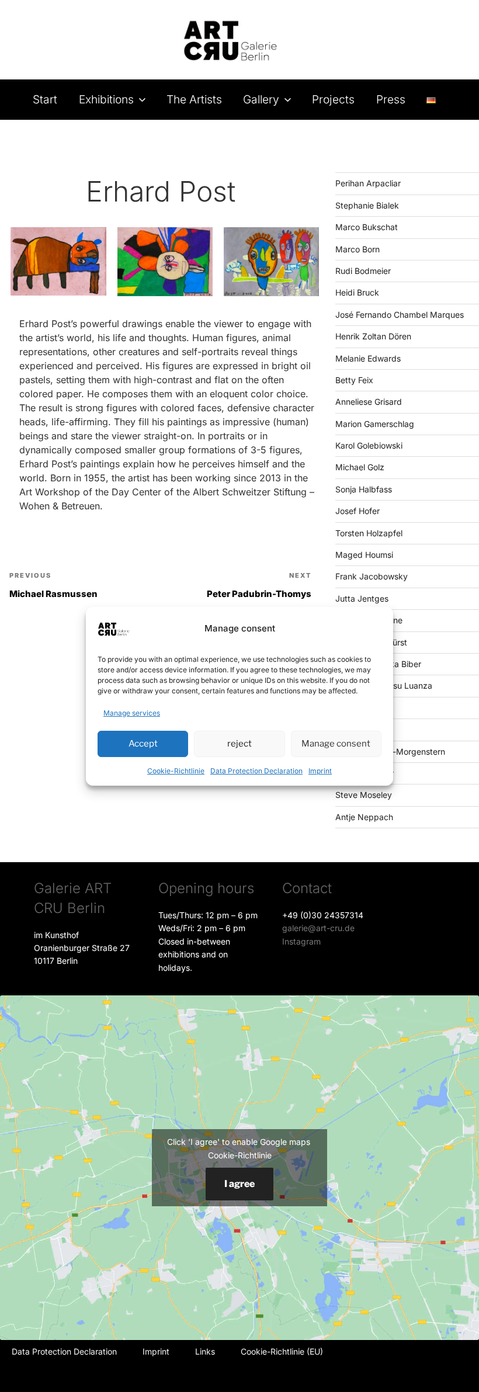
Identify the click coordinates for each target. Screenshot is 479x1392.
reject (239, 743)
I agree (239, 1183)
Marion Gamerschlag (374, 424)
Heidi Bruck (357, 292)
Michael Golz (359, 467)
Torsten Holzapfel (368, 533)
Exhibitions (106, 99)
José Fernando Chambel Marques (399, 315)
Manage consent (335, 743)
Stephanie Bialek (367, 205)
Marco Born (357, 249)
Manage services (131, 713)
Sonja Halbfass (363, 489)
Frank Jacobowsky (371, 576)
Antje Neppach (364, 817)
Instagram (301, 941)
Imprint (320, 770)
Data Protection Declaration (256, 770)
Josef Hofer (357, 511)
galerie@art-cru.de (318, 928)
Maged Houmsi (364, 555)
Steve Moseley (363, 795)
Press (390, 99)
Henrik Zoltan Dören (373, 336)
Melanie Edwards (368, 358)
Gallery (261, 99)
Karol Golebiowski (368, 445)
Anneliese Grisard (368, 402)
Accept (143, 743)
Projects (333, 99)
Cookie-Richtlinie (175, 770)
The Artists (194, 99)
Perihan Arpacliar (368, 183)
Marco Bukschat (366, 227)
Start (45, 99)
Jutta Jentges (361, 598)
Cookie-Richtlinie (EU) (282, 1351)
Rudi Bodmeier (363, 271)
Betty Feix (354, 380)
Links (205, 1351)
